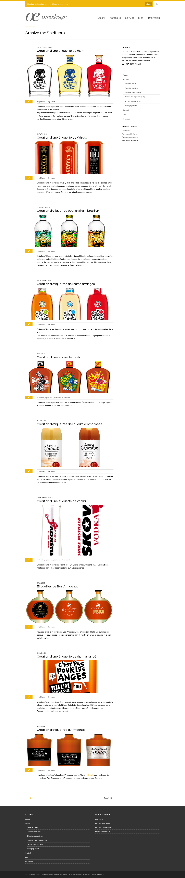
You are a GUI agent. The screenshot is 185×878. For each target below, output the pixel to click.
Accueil (102, 18)
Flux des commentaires (130, 137)
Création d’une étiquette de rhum (60, 50)
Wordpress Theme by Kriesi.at (93, 874)
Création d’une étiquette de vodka (61, 501)
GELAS (90, 775)
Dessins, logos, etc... (45, 397)
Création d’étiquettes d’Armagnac (61, 729)
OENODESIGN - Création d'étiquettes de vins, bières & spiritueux (58, 874)
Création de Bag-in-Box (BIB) (135, 97)
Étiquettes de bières (131, 88)
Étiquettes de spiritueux (133, 92)
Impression (154, 18)
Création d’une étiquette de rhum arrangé (66, 656)
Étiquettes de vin (130, 83)
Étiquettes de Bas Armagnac (57, 586)
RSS (156, 4)
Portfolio (115, 18)
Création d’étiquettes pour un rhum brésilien (68, 210)
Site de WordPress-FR (130, 140)
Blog (140, 18)
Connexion (126, 130)
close (148, 4)
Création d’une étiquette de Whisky (62, 137)
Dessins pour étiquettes (133, 101)
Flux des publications (129, 134)
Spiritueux (41, 101)
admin (53, 101)
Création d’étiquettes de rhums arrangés (66, 284)
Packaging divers (131, 105)
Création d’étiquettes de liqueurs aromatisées (69, 424)
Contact (129, 18)
